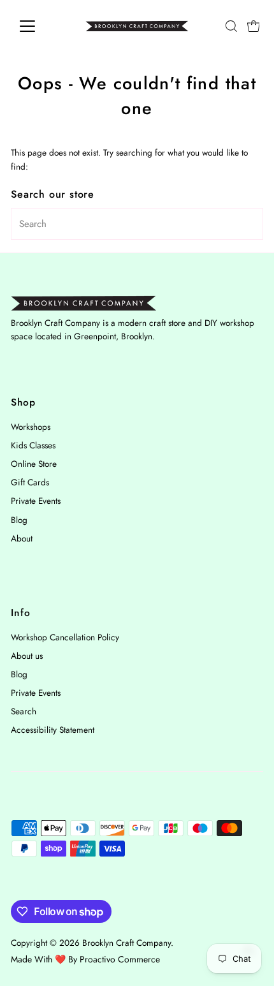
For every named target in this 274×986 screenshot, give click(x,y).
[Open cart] (253, 26)
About (21, 538)
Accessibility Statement (52, 729)
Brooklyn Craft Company (126, 942)
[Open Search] (231, 26)
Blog (19, 519)
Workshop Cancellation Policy (65, 637)
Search (23, 711)
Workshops (30, 426)
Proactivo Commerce (120, 959)
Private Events (36, 500)
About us (27, 655)
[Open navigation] (41, 26)
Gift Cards (30, 482)
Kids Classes (33, 445)
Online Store (34, 463)
